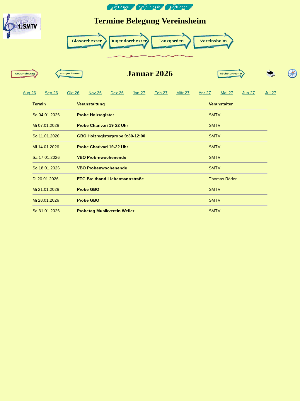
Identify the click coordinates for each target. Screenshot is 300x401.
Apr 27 (205, 92)
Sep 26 (51, 92)
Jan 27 (139, 92)
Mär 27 (183, 92)
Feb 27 (161, 92)
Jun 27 (248, 92)
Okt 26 (73, 92)
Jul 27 (270, 92)
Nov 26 (95, 92)
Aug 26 (29, 92)
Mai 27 (227, 92)
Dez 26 (117, 92)
